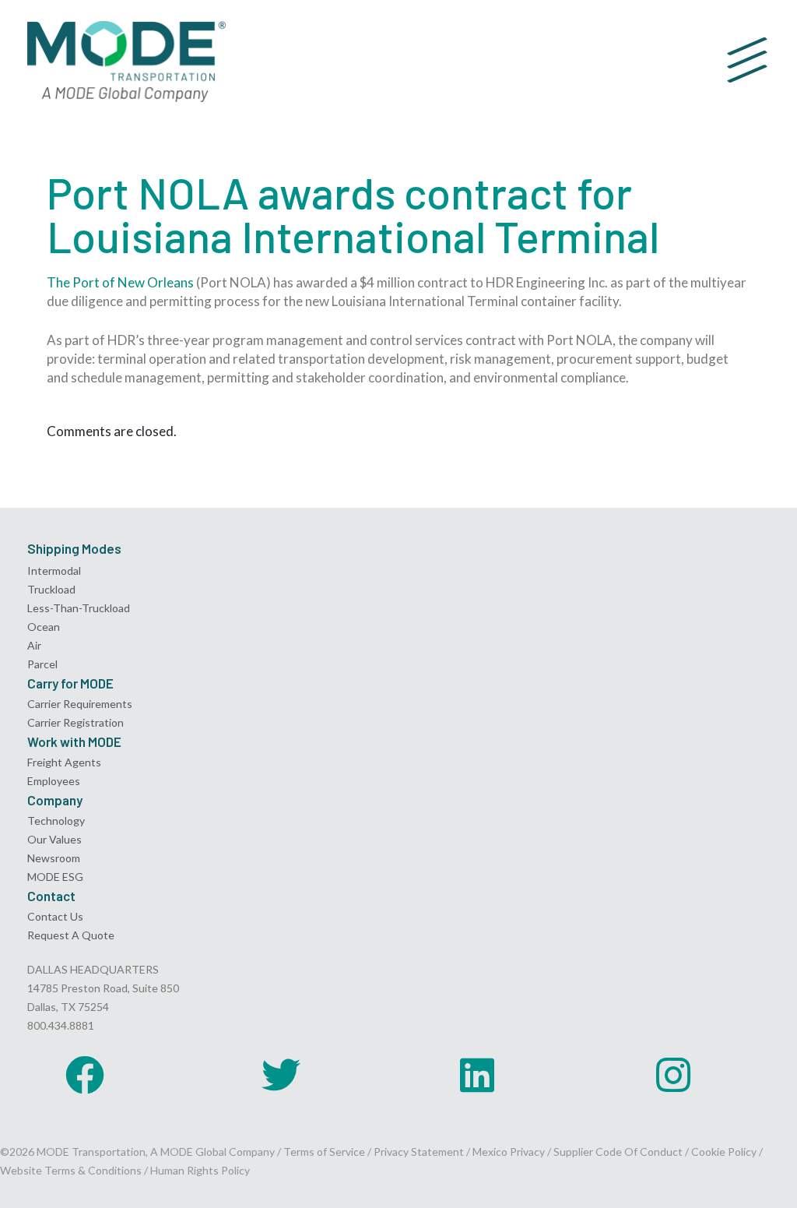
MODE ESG (55, 876)
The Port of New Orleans (120, 282)
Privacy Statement (420, 1151)
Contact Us (55, 916)
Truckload (51, 589)
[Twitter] (281, 1074)
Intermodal (54, 570)
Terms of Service (324, 1151)
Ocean (43, 626)
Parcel (42, 664)
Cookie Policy (724, 1151)
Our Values (54, 839)
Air (34, 645)
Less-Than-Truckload (78, 608)
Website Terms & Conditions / (75, 1170)
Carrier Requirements (79, 703)
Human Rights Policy (200, 1170)
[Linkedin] (477, 1074)
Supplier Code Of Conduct (618, 1151)
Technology (56, 820)
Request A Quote (70, 935)
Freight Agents (64, 762)
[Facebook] (84, 1074)
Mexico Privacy (508, 1151)
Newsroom (53, 858)
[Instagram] (673, 1074)
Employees (53, 780)
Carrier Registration (75, 722)
